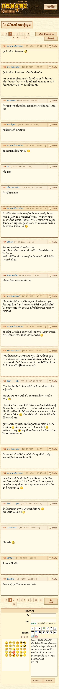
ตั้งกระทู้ (51, 38)
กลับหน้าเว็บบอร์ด (46, 34)
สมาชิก (51, 6)
